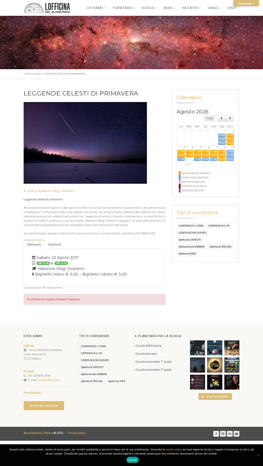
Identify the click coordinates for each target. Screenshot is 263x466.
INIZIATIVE (190, 8)
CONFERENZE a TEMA (191, 225)
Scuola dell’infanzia (148, 345)
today (209, 118)
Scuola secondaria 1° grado (154, 361)
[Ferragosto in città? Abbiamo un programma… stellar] (214, 347)
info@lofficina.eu (49, 380)
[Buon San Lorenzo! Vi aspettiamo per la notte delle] (197, 364)
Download (54, 244)
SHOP (232, 8)
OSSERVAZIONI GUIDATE (192, 232)
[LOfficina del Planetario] (47, 8)
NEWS (167, 8)
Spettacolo (34, 244)
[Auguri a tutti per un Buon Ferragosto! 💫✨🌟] (197, 347)
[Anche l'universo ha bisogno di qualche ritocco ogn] (214, 382)
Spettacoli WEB (187, 253)
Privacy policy (76, 433)
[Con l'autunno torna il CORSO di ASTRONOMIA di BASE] (231, 364)
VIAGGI (213, 8)
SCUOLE (148, 8)
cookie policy (173, 449)
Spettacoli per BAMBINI (191, 246)
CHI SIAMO (95, 8)
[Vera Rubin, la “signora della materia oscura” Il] (231, 382)
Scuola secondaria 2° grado (154, 369)
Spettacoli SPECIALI (221, 246)
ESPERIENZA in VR (219, 225)
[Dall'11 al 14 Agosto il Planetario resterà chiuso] (231, 347)
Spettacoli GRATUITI (190, 239)
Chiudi (132, 459)
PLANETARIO (122, 8)
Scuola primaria (146, 353)
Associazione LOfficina (38, 433)
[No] (258, 455)
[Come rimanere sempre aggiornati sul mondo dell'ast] (197, 382)
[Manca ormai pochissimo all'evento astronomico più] (214, 364)
